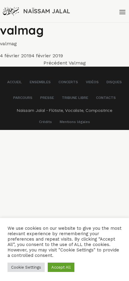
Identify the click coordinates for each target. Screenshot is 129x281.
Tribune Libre (75, 98)
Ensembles (40, 82)
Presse (47, 98)
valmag (8, 43)
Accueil (14, 82)
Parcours (22, 98)
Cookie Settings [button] (26, 267)
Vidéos (92, 82)
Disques (114, 82)
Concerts (68, 82)
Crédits (45, 122)
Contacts (106, 98)
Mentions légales (75, 122)
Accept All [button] (61, 267)
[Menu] (122, 11)
